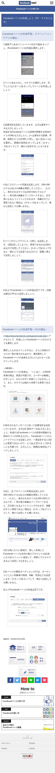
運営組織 (32, 743)
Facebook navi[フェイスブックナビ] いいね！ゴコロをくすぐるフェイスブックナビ (27, 3)
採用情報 (32, 748)
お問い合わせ (5, 743)
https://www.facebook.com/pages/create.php (26, 336)
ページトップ (27, 738)
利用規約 (4, 748)
